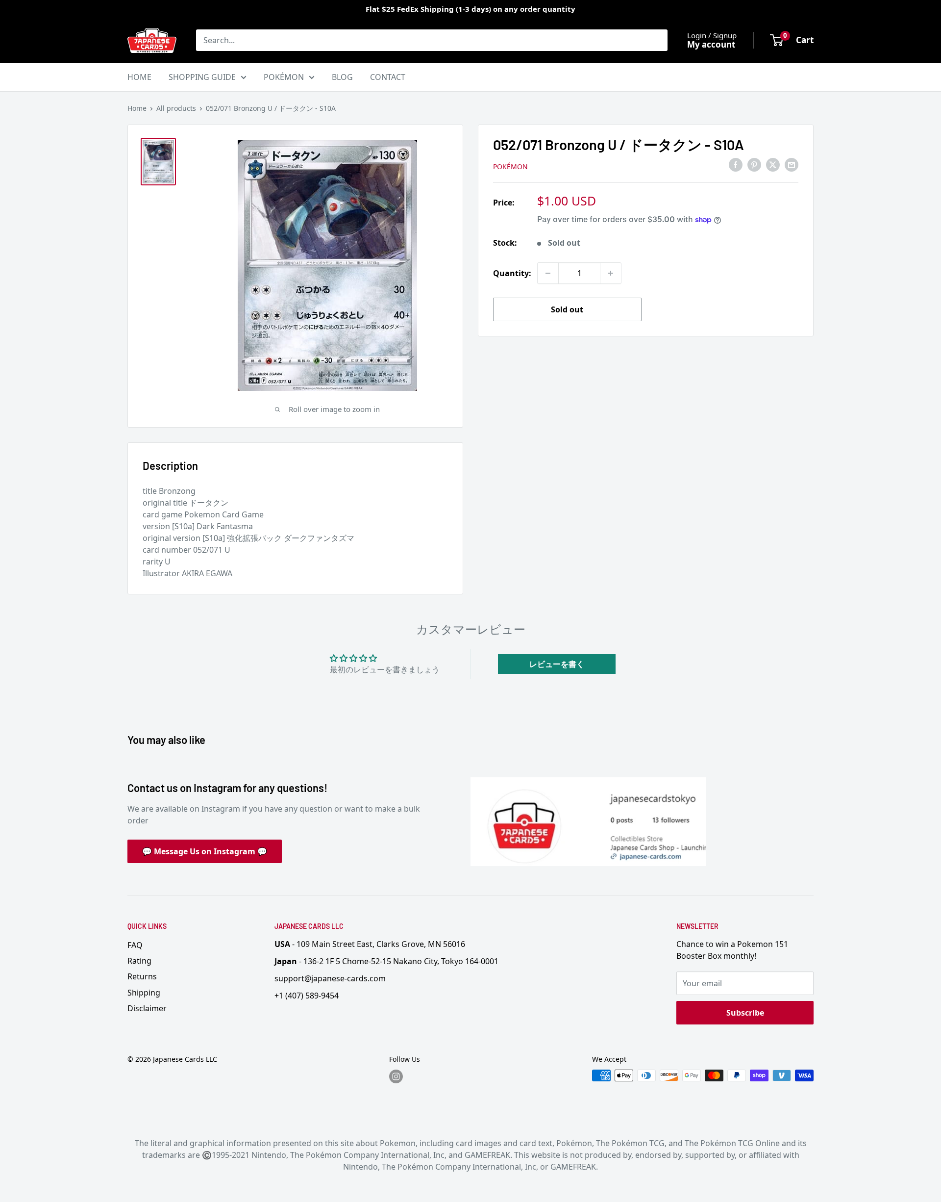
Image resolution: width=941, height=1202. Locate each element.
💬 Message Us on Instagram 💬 (204, 851)
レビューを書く (556, 664)
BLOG (342, 77)
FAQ (135, 945)
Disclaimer (147, 1008)
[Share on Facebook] (736, 165)
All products (176, 108)
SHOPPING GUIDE (202, 77)
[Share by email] (791, 165)
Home (137, 108)
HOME (139, 77)
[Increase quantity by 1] (610, 273)
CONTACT (387, 77)
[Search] (655, 40)
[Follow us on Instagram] (396, 1076)
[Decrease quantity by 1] (548, 273)
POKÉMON (284, 77)
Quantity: (512, 273)
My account (711, 44)
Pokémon (510, 166)
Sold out (567, 309)
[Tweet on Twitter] (773, 165)
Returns (142, 976)
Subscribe (745, 1012)
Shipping (143, 992)
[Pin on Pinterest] (754, 165)
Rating (139, 960)
